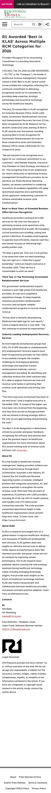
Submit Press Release (15, 782)
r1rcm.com (21, 450)
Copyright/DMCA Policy (17, 788)
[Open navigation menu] (4, 24)
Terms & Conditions (37, 782)
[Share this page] (47, 24)
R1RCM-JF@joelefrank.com (16, 629)
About (13, 777)
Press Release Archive (30, 777)
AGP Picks (7, 4)
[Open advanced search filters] (40, 24)
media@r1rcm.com (11, 616)
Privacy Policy (39, 788)
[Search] (33, 24)
